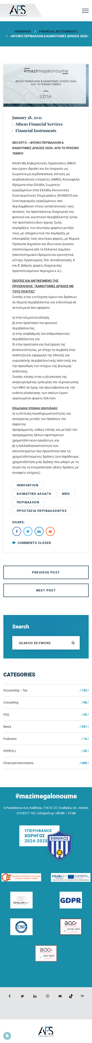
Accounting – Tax (15, 690)
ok (73, 643)
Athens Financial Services (39, 124)
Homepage (23, 31)
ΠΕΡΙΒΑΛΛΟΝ (28, 502)
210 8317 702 (26, 813)
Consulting (10, 702)
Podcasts (10, 739)
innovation (27, 485)
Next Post (46, 590)
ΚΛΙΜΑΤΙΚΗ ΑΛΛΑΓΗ (34, 493)
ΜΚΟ (66, 493)
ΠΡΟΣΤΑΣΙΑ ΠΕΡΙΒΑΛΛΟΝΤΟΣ (42, 511)
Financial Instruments (58, 31)
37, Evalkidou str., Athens (71, 808)
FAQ (6, 714)
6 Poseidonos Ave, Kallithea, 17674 (28, 808)
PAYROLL (10, 751)
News (7, 726)
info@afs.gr (46, 813)
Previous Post (46, 572)
